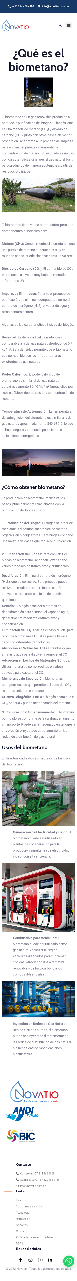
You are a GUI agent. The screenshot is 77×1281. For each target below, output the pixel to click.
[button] (68, 25)
